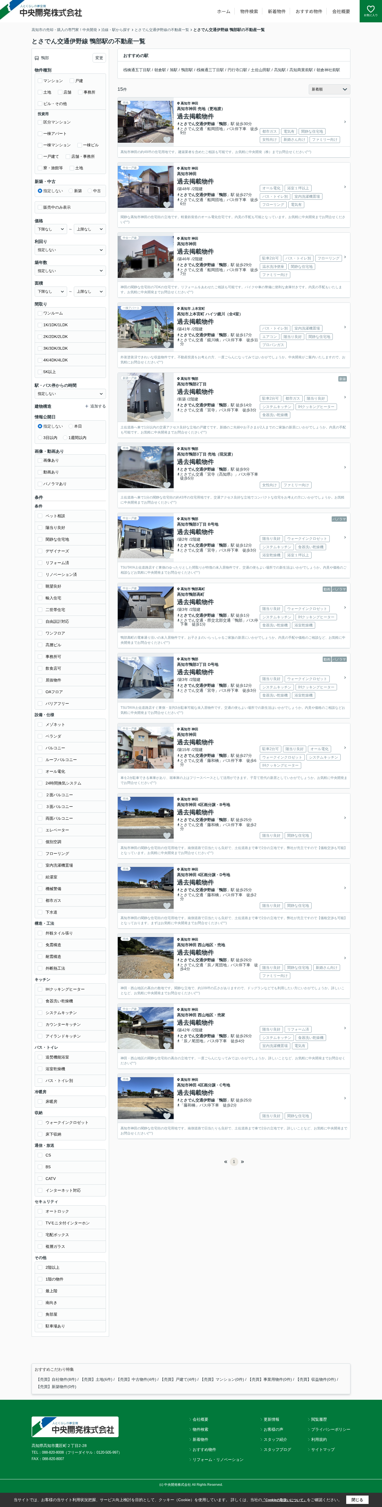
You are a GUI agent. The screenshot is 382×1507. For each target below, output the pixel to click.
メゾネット (55, 724)
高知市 (186, 103)
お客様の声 (273, 1429)
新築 (78, 191)
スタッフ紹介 (275, 1439)
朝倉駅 (160, 70)
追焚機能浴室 (57, 1057)
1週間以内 (77, 437)
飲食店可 (53, 668)
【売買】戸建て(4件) (178, 1379)
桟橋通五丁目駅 (137, 70)
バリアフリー (57, 703)
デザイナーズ (57, 551)
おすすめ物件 (309, 11)
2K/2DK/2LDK (55, 336)
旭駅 (174, 70)
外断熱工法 (55, 968)
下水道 (51, 912)
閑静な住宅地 (57, 539)
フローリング (57, 853)
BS (48, 1167)
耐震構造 (53, 956)
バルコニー (55, 748)
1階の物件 (54, 1279)
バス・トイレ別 (59, 1080)
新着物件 (277, 11)
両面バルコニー (59, 818)
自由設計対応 (57, 621)
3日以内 (50, 437)
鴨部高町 (198, 589)
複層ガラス (55, 1246)
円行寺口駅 (237, 70)
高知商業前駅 (301, 70)
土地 (47, 92)
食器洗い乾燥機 (59, 1001)
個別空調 (53, 842)
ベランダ (53, 736)
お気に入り (371, 15)
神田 (195, 103)
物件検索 (249, 11)
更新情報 (271, 1419)
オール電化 (55, 771)
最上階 (51, 1291)
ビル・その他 (55, 103)
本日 (78, 426)
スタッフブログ (277, 1449)
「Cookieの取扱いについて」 (284, 1500)
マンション (53, 80)
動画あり (51, 472)
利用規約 (319, 1439)
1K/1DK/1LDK (55, 325)
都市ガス (53, 900)
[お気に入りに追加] (167, 140)
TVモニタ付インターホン (68, 1223)
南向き (51, 1302)
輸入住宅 (53, 598)
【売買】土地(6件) (96, 1379)
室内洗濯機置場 (59, 865)
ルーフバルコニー (61, 759)
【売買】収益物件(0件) (316, 1379)
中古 (97, 191)
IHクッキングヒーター (65, 989)
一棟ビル (91, 145)
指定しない (53, 191)
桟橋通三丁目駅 (210, 70)
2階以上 (53, 1267)
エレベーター (57, 830)
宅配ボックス (57, 1234)
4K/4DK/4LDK (55, 360)
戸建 (79, 80)
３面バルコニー (59, 806)
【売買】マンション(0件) (222, 1379)
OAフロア (54, 692)
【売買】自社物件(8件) (56, 1379)
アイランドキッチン (63, 1036)
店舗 (67, 92)
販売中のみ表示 (57, 207)
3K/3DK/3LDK (55, 348)
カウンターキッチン (63, 1024)
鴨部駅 (187, 70)
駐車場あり (55, 1326)
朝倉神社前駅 (328, 70)
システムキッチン (61, 1012)
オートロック (57, 1211)
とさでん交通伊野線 (197, 123)
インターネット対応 (63, 1190)
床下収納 (53, 1134)
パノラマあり (55, 483)
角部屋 (51, 1314)
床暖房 (51, 1101)
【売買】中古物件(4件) (136, 1379)
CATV (51, 1178)
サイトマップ (323, 1449)
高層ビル (53, 645)
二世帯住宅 (55, 609)
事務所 (89, 92)
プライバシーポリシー (330, 1429)
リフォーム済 (57, 563)
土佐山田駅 (260, 70)
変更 (99, 58)
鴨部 (223, 123)
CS (48, 1155)
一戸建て (51, 156)
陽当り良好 (55, 527)
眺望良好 (53, 586)
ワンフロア (55, 633)
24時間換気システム (63, 783)
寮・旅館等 (53, 168)
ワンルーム (53, 313)
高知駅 (280, 70)
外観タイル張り (59, 933)
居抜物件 (53, 680)
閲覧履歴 (319, 1419)
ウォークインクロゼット (67, 1122)
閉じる (357, 1500)
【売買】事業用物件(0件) (270, 1379)
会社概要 (341, 11)
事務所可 (53, 656)
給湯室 (51, 877)
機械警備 (53, 888)
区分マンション (57, 122)
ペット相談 (55, 516)
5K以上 (49, 371)
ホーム (223, 11)
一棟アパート (55, 133)
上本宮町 (198, 309)
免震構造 (53, 945)
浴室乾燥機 (55, 1069)
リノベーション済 (61, 574)
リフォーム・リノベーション (218, 1459)
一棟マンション (57, 145)
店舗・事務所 (83, 156)
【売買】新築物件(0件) (56, 1386)
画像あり (51, 460)
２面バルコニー (59, 795)
